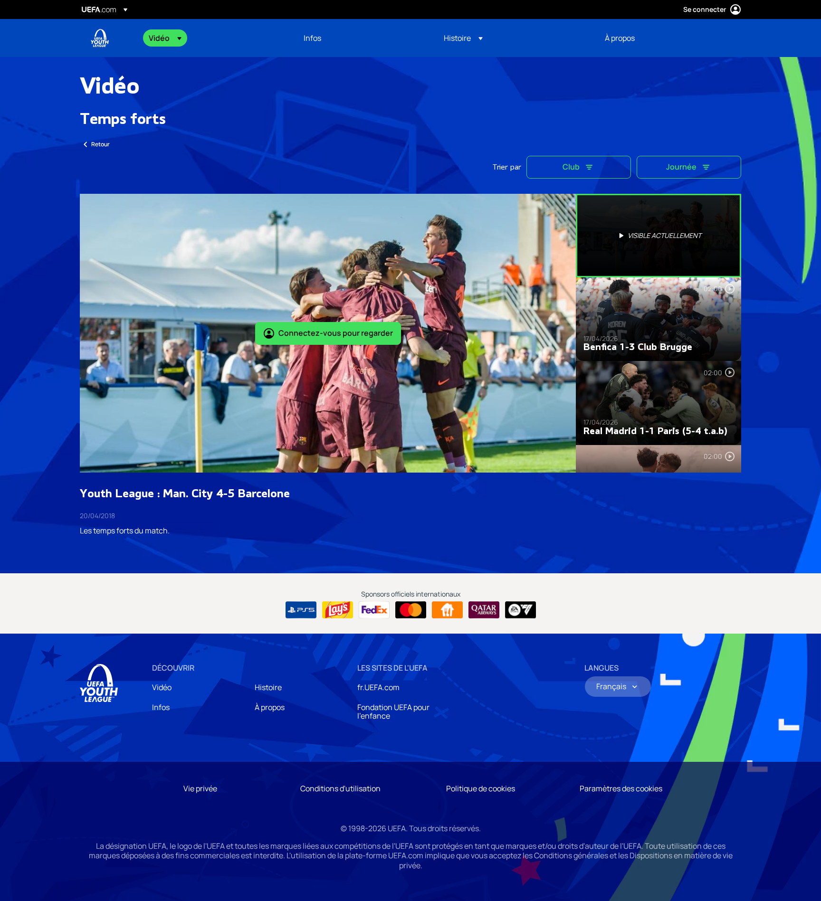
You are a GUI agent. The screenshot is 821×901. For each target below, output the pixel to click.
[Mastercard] (410, 609)
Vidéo (162, 687)
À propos (270, 707)
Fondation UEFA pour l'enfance (393, 711)
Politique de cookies (480, 788)
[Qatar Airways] (483, 609)
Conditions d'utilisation (340, 788)
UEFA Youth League (100, 38)
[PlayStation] (301, 609)
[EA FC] (520, 609)
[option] (658, 235)
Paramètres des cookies (621, 788)
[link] (312, 38)
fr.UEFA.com (378, 687)
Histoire (268, 687)
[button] (165, 38)
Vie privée (200, 788)
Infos (161, 707)
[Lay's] (337, 609)
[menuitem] (214, 38)
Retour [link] (100, 144)
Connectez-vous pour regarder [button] (335, 333)
